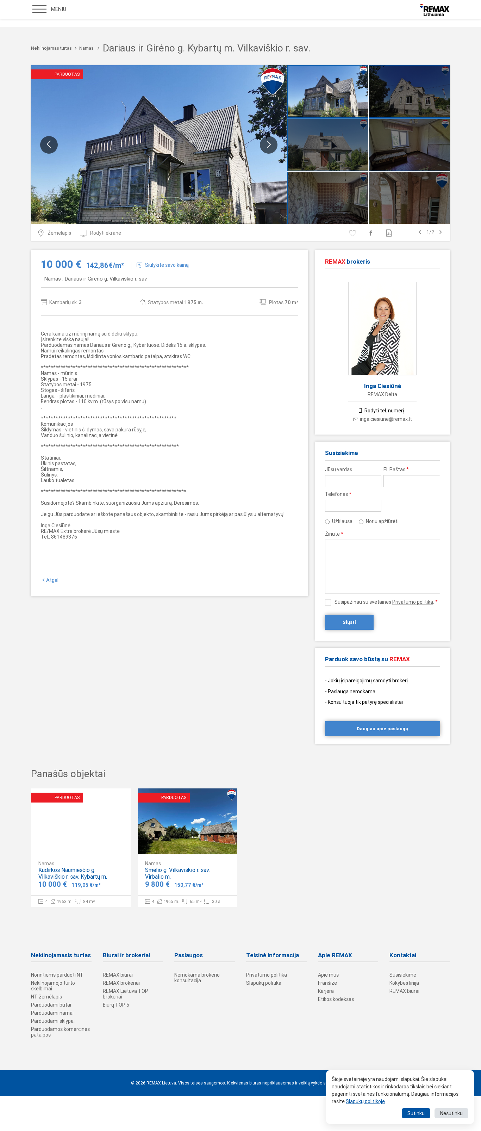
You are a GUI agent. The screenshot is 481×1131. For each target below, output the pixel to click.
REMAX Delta (382, 394)
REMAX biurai (118, 975)
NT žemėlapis (46, 997)
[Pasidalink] (372, 232)
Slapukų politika (263, 983)
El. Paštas (396, 469)
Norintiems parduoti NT (57, 975)
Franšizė (327, 983)
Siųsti (349, 622)
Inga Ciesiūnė (382, 385)
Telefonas (338, 494)
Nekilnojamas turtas (51, 48)
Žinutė (334, 534)
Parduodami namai (52, 1013)
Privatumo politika (412, 602)
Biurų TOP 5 (116, 1005)
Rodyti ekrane (105, 233)
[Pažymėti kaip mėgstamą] (353, 232)
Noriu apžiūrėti (382, 521)
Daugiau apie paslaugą (382, 728)
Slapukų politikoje (365, 1101)
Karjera (326, 991)
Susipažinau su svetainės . (386, 602)
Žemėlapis (59, 233)
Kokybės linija (404, 983)
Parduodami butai (51, 1005)
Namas (86, 48)
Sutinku (416, 1113)
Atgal (52, 580)
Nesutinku (451, 1113)
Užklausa (342, 521)
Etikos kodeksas (336, 999)
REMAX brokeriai (121, 983)
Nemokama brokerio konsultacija (197, 977)
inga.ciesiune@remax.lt (386, 419)
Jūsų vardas (338, 469)
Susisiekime (402, 975)
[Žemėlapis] (104, 843)
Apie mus (328, 975)
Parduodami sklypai (53, 1021)
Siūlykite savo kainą (167, 265)
